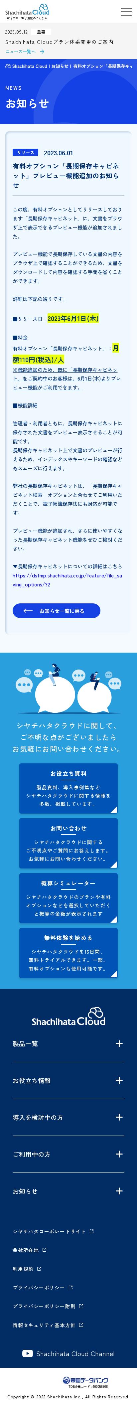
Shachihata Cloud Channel (75, 1353)
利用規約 (23, 1268)
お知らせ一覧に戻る (62, 610)
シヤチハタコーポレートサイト (49, 1231)
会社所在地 (26, 1249)
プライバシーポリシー (39, 1287)
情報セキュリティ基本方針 (44, 1325)
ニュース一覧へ (20, 51)
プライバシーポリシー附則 (44, 1306)
